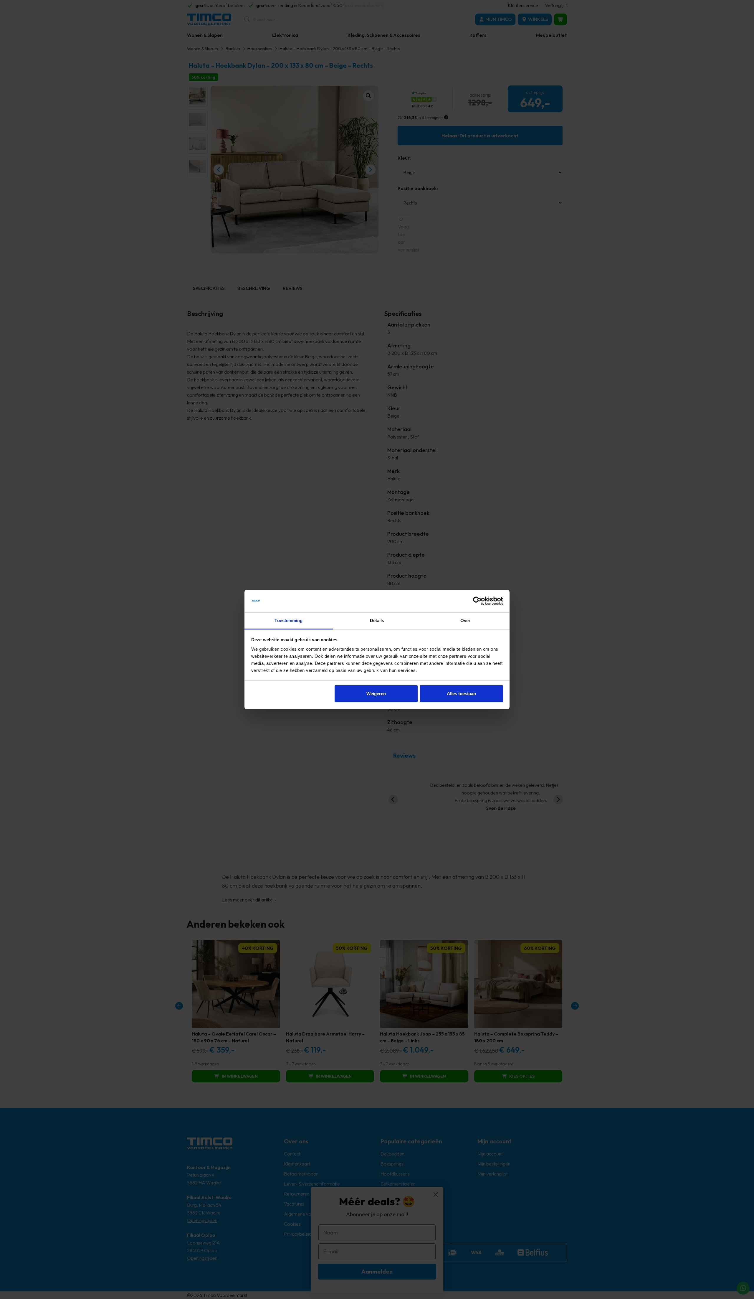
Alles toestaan (461, 693)
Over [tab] (465, 620)
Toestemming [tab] (288, 620)
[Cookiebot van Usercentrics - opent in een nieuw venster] (477, 601)
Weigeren (376, 693)
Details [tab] (377, 620)
